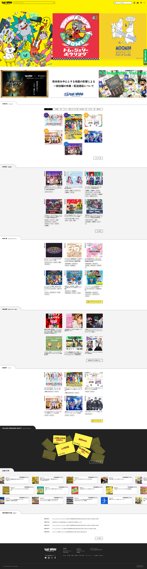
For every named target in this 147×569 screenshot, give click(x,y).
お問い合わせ (101, 555)
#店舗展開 (87, 190)
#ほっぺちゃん (93, 265)
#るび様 (66, 190)
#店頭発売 (100, 194)
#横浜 (60, 262)
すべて (48, 109)
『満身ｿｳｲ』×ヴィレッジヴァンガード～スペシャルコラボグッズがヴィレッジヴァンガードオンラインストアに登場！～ (94, 331)
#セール (77, 218)
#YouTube (47, 223)
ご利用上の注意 (81, 555)
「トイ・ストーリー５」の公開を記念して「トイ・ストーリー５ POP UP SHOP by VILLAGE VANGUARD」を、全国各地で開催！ (93, 288)
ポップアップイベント (73, 109)
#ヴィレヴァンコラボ (89, 192)
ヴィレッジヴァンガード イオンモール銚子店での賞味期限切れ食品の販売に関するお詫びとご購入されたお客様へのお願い (75, 518)
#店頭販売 (67, 192)
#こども (58, 292)
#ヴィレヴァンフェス (48, 262)
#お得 (70, 220)
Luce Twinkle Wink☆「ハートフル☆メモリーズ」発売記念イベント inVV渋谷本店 (53, 412)
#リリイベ (56, 391)
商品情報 (56, 109)
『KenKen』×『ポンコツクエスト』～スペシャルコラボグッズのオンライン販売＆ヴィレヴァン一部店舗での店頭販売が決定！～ (53, 216)
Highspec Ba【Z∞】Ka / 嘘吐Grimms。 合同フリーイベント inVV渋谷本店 (94, 388)
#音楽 (57, 219)
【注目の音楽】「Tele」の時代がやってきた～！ (83, 479)
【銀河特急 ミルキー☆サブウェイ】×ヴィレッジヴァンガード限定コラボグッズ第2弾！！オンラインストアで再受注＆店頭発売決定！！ (94, 216)
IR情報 (72, 555)
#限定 (96, 219)
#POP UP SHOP (68, 263)
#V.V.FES (55, 262)
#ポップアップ (74, 263)
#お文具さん (74, 291)
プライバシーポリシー (88, 555)
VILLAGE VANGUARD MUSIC (96, 549)
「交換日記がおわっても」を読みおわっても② (120, 488)
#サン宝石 (87, 265)
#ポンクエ (54, 221)
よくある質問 (95, 555)
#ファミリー (47, 294)
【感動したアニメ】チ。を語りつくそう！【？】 (83, 499)
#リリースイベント (89, 414)
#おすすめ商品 (88, 221)
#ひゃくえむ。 (94, 194)
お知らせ (64, 555)
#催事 (74, 220)
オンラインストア (93, 548)
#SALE (66, 220)
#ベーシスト (52, 219)
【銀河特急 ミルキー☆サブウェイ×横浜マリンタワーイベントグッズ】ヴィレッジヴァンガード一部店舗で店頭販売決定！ (53, 188)
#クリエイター (47, 264)
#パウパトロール (53, 292)
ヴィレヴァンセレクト (81, 551)
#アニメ (87, 196)
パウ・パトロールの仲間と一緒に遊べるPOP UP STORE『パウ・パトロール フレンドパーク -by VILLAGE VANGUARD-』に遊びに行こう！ (53, 288)
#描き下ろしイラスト (93, 196)
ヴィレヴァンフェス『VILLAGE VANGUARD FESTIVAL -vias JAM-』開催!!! (53, 259)
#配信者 (71, 190)
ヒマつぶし (90, 109)
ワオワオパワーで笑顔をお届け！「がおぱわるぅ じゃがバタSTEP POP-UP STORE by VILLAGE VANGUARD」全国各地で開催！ (73, 260)
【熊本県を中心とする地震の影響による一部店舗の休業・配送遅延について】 (67, 522)
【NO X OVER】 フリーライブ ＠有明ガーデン (94, 411)
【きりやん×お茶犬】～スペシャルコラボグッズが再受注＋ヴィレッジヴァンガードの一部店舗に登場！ (53, 353)
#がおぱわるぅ (72, 265)
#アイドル (87, 391)
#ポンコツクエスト (48, 221)
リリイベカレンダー (98, 420)
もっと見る (99, 231)
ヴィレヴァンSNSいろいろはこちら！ (19, 2)
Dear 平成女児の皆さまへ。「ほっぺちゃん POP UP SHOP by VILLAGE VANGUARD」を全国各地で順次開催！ (93, 260)
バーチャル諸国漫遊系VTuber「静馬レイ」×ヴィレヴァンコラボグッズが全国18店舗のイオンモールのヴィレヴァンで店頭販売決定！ (73, 353)
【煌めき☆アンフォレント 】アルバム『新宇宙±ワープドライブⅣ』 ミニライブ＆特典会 (73, 412)
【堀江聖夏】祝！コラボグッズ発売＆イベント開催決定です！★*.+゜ (73, 330)
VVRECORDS (82, 109)
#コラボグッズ (88, 194)
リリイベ (65, 109)
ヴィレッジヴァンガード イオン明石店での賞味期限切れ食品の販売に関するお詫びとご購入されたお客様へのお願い (74, 528)
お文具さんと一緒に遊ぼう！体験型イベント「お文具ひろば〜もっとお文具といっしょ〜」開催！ (73, 288)
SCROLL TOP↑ (140, 566)
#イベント (46, 292)
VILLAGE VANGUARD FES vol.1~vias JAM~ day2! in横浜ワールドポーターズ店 (52, 388)
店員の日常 (98, 109)
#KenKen (46, 219)
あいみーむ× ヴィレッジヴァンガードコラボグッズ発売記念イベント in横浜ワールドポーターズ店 (73, 389)
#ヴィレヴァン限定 (97, 192)
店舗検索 (78, 552)
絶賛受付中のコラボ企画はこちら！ (94, 360)
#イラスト (87, 296)
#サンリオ (67, 265)
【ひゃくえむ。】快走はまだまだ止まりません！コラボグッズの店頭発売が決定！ (93, 187)
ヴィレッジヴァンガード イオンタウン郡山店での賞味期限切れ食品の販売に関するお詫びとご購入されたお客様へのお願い (75, 525)
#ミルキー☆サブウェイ (48, 191)
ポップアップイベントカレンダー (95, 301)
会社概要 (76, 555)
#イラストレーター (77, 190)
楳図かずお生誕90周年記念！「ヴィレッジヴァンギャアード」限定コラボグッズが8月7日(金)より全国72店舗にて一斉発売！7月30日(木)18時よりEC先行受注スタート (52, 331)
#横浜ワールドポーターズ (49, 391)
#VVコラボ (72, 192)
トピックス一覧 (98, 158)
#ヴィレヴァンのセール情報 (69, 218)
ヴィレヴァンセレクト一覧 (96, 462)
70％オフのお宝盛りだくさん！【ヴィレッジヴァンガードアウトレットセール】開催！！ (73, 216)
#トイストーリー (88, 294)
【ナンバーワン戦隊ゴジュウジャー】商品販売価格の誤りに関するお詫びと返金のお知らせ (69, 531)
